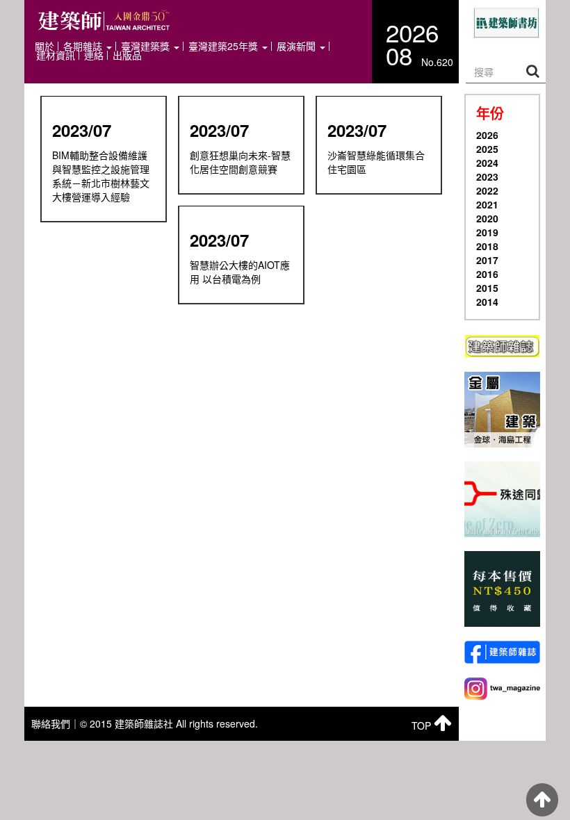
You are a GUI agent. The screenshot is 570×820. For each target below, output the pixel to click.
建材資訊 (55, 55)
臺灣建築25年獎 (224, 46)
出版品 (127, 55)
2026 (487, 135)
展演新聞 (297, 46)
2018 (487, 246)
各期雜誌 (84, 46)
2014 (487, 302)
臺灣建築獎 (146, 46)
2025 (487, 149)
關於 (44, 46)
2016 (487, 274)
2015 (487, 288)
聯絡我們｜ (55, 723)
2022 (487, 190)
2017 (487, 260)
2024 (487, 163)
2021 (487, 204)
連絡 (94, 55)
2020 (487, 218)
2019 (487, 232)
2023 (487, 176)
